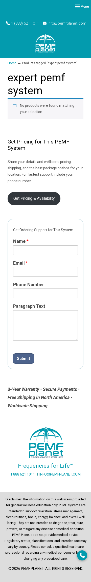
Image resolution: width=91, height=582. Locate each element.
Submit (23, 358)
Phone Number (28, 284)
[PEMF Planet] (45, 43)
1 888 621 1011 (22, 474)
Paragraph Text (29, 306)
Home (12, 63)
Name (21, 241)
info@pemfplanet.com (67, 23)
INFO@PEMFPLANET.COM (60, 474)
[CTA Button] (82, 555)
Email (20, 263)
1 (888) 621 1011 (25, 23)
